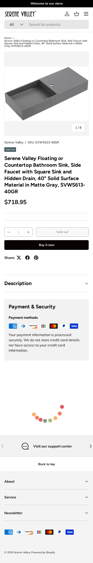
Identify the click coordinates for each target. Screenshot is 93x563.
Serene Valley (13, 142)
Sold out (62, 232)
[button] (76, 14)
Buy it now (46, 245)
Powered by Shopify (43, 552)
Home (8, 38)
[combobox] (46, 24)
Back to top (46, 464)
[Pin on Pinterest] (36, 257)
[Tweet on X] (18, 257)
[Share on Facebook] (27, 257)
